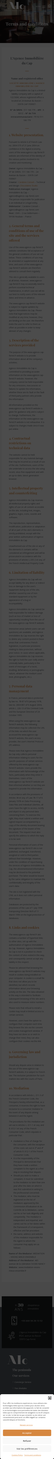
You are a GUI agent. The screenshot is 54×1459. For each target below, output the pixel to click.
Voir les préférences (27, 1448)
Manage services (26, 1425)
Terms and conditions (32, 1455)
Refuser (27, 1440)
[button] (49, 1397)
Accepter (27, 1432)
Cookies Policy (17, 1455)
